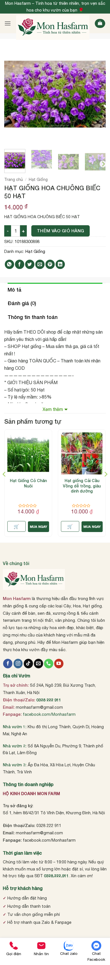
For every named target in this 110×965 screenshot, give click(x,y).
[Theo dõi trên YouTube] (58, 663)
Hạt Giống (38, 179)
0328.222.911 (56, 875)
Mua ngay (38, 526)
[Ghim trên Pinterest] (50, 264)
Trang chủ (13, 179)
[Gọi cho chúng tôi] (48, 663)
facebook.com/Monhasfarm (49, 714)
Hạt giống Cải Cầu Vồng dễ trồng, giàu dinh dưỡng (82, 485)
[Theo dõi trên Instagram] (18, 663)
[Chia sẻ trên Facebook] (19, 264)
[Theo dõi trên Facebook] (7, 663)
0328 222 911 (48, 699)
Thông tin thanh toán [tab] (33, 317)
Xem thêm (53, 409)
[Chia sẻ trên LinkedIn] (60, 264)
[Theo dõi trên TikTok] (28, 663)
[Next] (97, 94)
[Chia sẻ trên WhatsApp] (9, 264)
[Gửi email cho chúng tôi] (38, 663)
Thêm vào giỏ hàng (60, 230)
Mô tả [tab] (14, 289)
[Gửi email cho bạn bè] (40, 264)
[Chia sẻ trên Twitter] (29, 264)
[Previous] (13, 94)
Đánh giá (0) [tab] (22, 303)
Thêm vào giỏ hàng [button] (16, 526)
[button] (7, 23)
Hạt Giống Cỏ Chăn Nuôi (28, 483)
